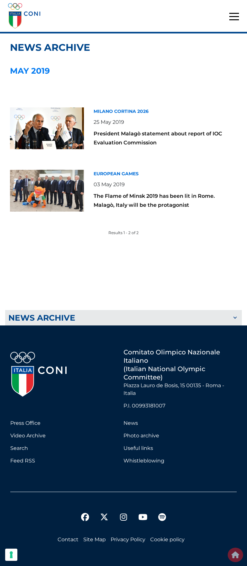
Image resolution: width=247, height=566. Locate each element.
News (131, 423)
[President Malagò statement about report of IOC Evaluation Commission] (47, 128)
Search (19, 448)
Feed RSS (22, 461)
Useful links (138, 448)
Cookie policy (167, 539)
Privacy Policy (128, 539)
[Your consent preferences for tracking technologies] (11, 555)
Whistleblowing (144, 461)
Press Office (25, 423)
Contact (68, 539)
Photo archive (141, 436)
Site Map (94, 539)
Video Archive (28, 436)
